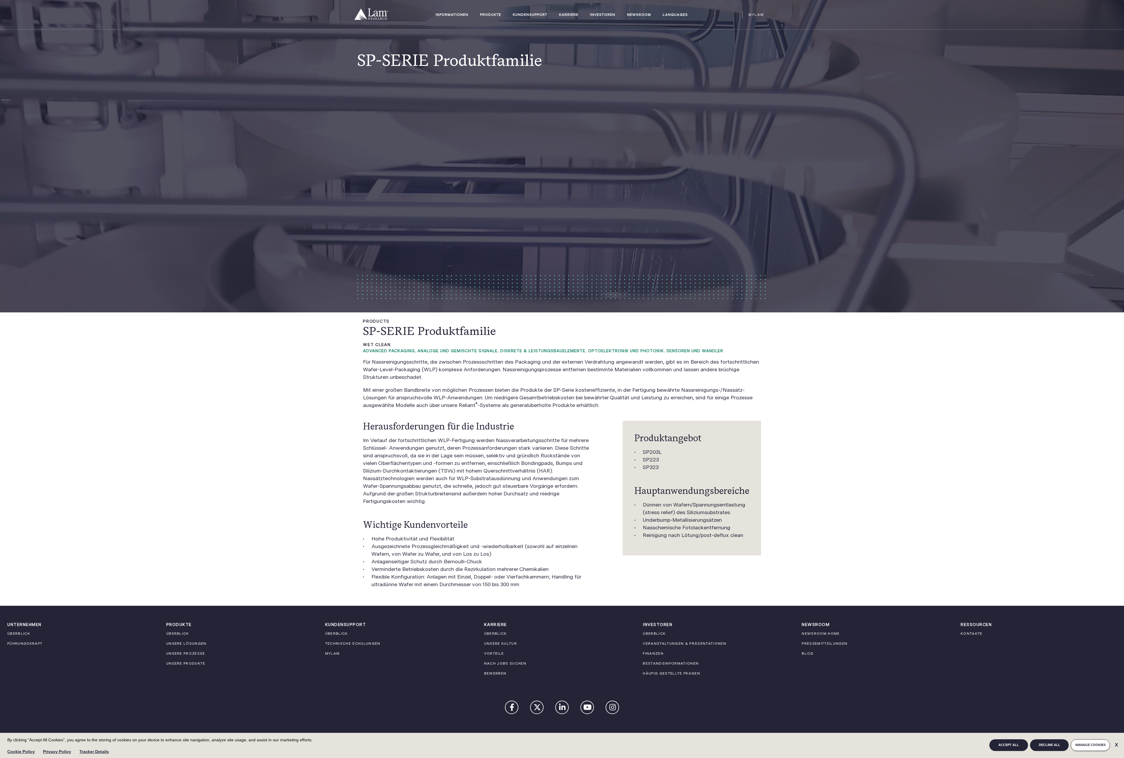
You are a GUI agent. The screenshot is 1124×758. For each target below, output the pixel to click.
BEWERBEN (495, 673)
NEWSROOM (639, 15)
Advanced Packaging (389, 350)
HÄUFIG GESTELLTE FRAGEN (671, 673)
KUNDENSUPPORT (530, 15)
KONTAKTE (972, 634)
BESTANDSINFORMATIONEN (671, 663)
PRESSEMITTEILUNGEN (824, 643)
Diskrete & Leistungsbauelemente (542, 350)
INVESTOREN (602, 15)
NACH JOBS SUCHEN (505, 663)
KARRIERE (568, 15)
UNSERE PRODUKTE (185, 663)
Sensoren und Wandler (694, 350)
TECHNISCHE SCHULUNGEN (353, 643)
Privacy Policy (57, 751)
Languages (675, 15)
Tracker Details (94, 751)
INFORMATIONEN (452, 15)
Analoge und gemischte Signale (457, 350)
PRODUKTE (490, 15)
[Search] (735, 15)
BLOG (807, 653)
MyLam (756, 15)
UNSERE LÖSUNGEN (186, 643)
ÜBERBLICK (18, 634)
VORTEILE (494, 653)
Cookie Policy (21, 751)
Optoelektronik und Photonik (626, 350)
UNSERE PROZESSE (185, 653)
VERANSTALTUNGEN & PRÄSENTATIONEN (684, 643)
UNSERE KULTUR (500, 643)
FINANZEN (653, 653)
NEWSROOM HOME (820, 634)
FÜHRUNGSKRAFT (24, 643)
